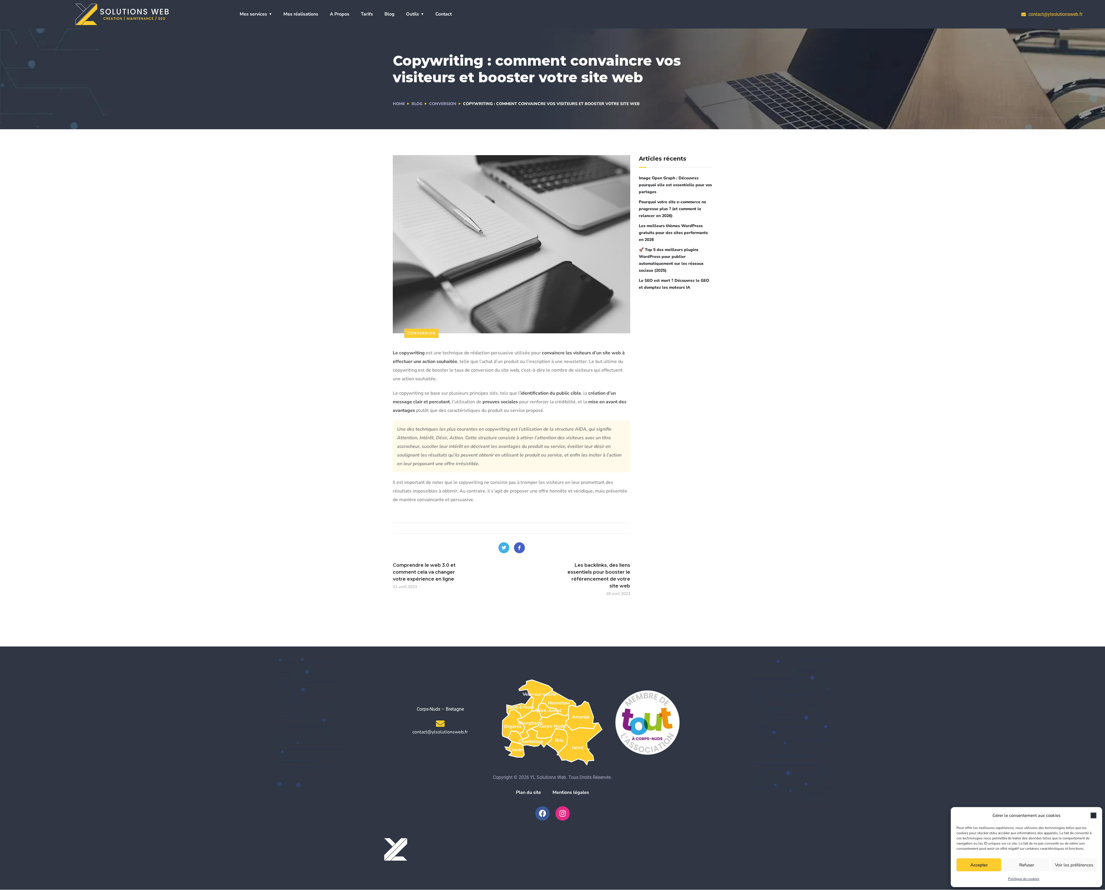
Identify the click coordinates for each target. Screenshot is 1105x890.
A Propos (339, 14)
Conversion (442, 104)
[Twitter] (503, 547)
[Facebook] (519, 547)
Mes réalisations (300, 14)
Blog (389, 14)
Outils (412, 14)
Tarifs (367, 14)
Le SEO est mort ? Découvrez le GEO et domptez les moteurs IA (674, 284)
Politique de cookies (1023, 878)
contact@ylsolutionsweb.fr (440, 732)
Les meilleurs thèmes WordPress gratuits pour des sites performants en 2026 (673, 232)
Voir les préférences (1074, 865)
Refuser (1026, 865)
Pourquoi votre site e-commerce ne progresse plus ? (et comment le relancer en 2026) (672, 208)
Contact (443, 14)
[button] (1093, 815)
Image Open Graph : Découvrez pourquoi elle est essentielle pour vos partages (675, 185)
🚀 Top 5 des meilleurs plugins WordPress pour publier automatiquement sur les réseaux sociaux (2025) (671, 260)
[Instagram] (562, 813)
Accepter (979, 865)
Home (399, 104)
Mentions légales (570, 792)
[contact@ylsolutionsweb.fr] (440, 723)
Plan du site (528, 792)
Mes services (253, 14)
